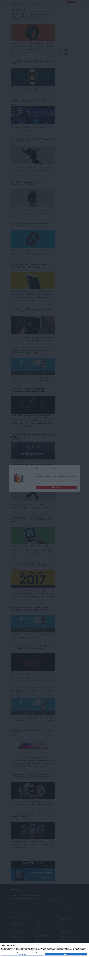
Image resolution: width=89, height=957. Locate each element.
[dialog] (44, 950)
